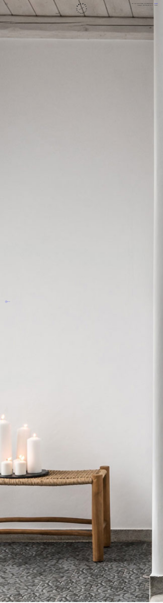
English (156, 3)
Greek (156, 5)
